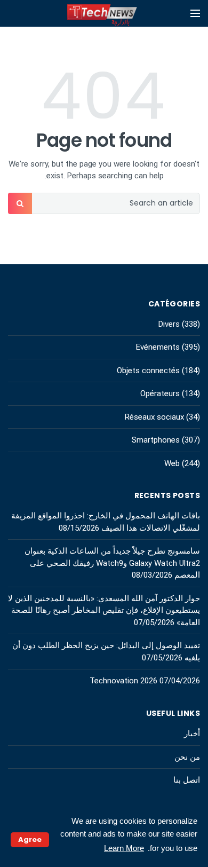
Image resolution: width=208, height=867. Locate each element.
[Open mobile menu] (195, 13)
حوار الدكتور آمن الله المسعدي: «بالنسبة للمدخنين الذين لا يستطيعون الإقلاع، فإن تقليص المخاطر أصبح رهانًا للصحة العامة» (104, 610)
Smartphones (156, 440)
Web (172, 463)
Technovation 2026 (123, 680)
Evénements (158, 347)
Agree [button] (30, 839)
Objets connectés (148, 370)
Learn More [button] (124, 848)
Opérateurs (160, 393)
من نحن (187, 757)
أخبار (192, 733)
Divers (169, 324)
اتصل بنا (186, 780)
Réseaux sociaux (154, 417)
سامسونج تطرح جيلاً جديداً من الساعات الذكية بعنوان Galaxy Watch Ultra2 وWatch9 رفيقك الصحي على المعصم (112, 563)
